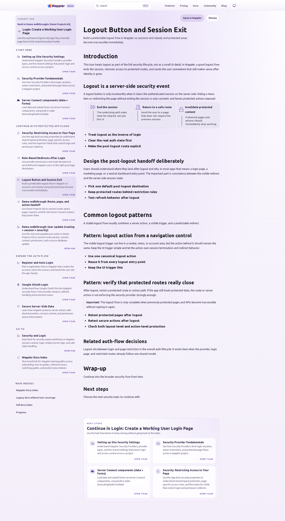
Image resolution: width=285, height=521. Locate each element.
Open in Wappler (192, 18)
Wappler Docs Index (27, 390)
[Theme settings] (234, 5)
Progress (21, 412)
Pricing (184, 5)
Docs (195, 5)
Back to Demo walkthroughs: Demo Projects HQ (43, 24)
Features (170, 5)
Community (210, 5)
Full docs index (24, 405)
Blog (224, 5)
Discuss (213, 18)
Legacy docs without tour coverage (35, 397)
